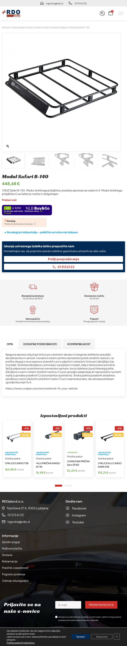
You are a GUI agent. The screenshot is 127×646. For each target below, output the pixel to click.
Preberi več (9, 200)
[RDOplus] (11, 13)
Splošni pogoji (11, 542)
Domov (6, 27)
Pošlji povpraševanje (63, 259)
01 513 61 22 (81, 3)
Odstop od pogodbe (15, 580)
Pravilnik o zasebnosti (15, 567)
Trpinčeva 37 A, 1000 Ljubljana (27, 508)
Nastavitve (101, 636)
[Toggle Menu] (120, 13)
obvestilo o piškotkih (90, 620)
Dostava (7, 555)
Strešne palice (13, 458)
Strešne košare (59, 27)
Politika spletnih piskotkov (21, 642)
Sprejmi (80, 636)
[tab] (10, 344)
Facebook (79, 508)
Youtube (78, 522)
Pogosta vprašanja (13, 574)
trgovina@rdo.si (54, 3)
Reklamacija (9, 561)
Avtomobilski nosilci (22, 27)
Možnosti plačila (12, 548)
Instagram (79, 515)
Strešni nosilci (41, 27)
